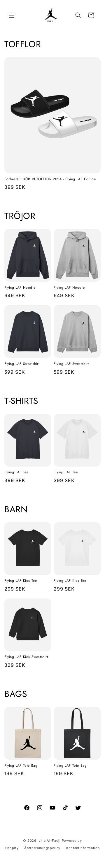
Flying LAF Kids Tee (20, 581)
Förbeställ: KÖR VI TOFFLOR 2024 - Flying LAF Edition (50, 179)
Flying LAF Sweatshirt (22, 364)
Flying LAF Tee (16, 472)
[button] (11, 15)
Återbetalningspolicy (42, 848)
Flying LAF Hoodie (19, 287)
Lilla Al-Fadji (49, 841)
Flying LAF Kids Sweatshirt (26, 657)
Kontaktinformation (83, 848)
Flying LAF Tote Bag (20, 765)
